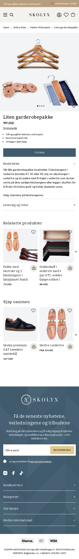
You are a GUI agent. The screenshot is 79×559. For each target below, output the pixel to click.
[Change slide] (37, 106)
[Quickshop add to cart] (33, 268)
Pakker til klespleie (40, 27)
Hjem (6, 27)
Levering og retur (15, 205)
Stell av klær (19, 27)
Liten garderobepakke (66, 27)
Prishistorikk (10, 128)
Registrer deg (62, 449)
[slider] (39, 72)
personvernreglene (40, 461)
